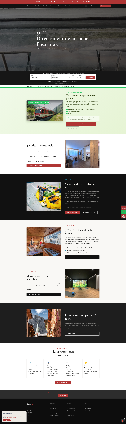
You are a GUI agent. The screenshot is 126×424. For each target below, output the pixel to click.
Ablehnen (14, 420)
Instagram (28, 415)
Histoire (70, 5)
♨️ (123, 420)
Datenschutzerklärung (11, 417)
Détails (90, 1)
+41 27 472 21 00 (30, 410)
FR (86, 5)
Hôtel (36, 5)
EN (83, 5)
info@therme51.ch (30, 412)
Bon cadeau (63, 395)
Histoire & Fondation (54, 415)
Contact (75, 5)
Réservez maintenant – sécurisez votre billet (81, 124)
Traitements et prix (34, 294)
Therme (30, 6)
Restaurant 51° (41, 5)
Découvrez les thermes (73, 257)
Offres (66, 5)
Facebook (33, 415)
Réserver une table (94, 5)
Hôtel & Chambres (53, 406)
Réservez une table (72, 212)
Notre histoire (71, 333)
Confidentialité (88, 408)
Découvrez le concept (89, 212)
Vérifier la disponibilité (35, 165)
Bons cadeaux (70, 413)
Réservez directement (63, 382)
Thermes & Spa (49, 5)
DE (81, 5)
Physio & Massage (53, 413)
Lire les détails (72, 128)
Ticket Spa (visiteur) (71, 408)
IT (88, 5)
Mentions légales (88, 410)
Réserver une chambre (105, 5)
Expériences (60, 5)
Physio (55, 5)
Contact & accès (88, 406)
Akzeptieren (6, 420)
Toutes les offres (70, 415)
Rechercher (90, 77)
